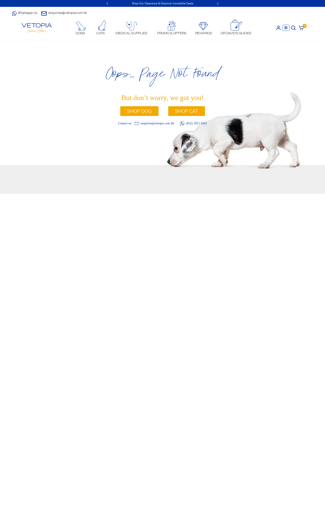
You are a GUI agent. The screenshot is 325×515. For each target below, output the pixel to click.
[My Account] (278, 27)
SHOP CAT (186, 111)
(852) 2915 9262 (196, 123)
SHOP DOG (139, 111)
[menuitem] (80, 28)
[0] (300, 27)
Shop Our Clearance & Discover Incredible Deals (162, 3)
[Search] (293, 27)
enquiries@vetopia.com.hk (67, 13)
